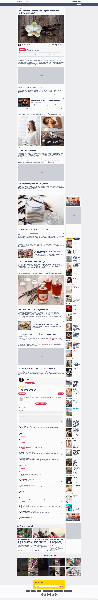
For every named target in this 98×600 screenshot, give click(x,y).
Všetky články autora (29, 383)
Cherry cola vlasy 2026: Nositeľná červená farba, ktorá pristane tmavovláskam (76, 279)
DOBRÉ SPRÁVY (76, 380)
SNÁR (56, 4)
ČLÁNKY (74, 360)
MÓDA (58, 4)
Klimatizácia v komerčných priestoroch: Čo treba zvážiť (76, 453)
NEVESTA (74, 286)
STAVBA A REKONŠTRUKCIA (76, 441)
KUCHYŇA (75, 477)
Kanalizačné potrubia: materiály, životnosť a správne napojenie (75, 463)
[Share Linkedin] (32, 390)
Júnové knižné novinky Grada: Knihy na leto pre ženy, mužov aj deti (76, 508)
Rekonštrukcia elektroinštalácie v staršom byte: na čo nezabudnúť (76, 445)
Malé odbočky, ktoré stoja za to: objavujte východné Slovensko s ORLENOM (76, 384)
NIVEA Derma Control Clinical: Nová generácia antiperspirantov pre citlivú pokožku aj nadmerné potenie (76, 393)
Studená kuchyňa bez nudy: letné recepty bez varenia (76, 488)
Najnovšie (76, 238)
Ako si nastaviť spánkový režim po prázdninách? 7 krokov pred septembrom (76, 335)
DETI (74, 400)
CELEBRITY (30, 4)
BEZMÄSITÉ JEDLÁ (76, 485)
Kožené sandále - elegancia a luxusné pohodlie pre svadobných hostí (76, 299)
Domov (19, 8)
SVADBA (66, 4)
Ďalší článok (61, 393)
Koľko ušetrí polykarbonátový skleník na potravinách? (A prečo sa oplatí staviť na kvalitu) (76, 412)
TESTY (48, 4)
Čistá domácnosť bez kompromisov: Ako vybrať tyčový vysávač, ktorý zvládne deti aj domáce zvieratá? (76, 499)
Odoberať (61, 586)
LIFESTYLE (34, 4)
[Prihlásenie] (78, 4)
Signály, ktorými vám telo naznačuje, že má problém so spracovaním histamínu (76, 317)
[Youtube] (75, 1)
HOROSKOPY (52, 4)
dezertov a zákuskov (34, 233)
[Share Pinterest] (30, 390)
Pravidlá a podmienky (47, 591)
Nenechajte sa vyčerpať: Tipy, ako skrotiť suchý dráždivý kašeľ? (76, 364)
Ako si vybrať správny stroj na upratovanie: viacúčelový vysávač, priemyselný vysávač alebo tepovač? (76, 433)
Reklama (39, 591)
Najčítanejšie (69, 238)
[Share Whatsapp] (25, 390)
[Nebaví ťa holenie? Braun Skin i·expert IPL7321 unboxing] (57, 571)
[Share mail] (35, 390)
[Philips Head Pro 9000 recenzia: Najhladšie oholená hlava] (73, 562)
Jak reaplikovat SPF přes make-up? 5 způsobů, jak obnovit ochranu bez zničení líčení (76, 354)
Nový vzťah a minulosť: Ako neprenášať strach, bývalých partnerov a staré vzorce (76, 328)
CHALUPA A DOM (76, 459)
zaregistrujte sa (44, 400)
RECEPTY (41, 4)
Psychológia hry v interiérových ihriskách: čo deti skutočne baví (76, 404)
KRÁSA (27, 4)
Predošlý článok (22, 393)
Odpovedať (23, 436)
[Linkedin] (80, 1)
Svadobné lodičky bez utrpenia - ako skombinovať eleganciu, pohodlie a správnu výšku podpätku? (76, 290)
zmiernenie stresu (51, 338)
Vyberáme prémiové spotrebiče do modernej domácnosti (75, 481)
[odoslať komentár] (61, 422)
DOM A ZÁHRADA (76, 408)
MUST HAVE (75, 295)
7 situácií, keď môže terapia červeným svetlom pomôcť (76, 309)
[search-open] (80, 4)
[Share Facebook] (22, 390)
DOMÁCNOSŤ (75, 419)
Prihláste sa (26, 397)
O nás (28, 591)
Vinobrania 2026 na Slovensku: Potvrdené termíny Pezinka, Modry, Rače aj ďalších (76, 272)
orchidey (24, 91)
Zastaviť (20, 54)
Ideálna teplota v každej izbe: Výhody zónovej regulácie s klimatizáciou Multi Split (76, 471)
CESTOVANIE (62, 4)
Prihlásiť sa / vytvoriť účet (41, 403)
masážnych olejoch (46, 344)
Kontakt (33, 591)
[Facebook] (73, 1)
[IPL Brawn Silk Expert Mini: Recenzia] (73, 571)
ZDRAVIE (45, 4)
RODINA (74, 332)
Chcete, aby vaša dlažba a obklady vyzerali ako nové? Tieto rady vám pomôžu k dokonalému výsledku (76, 423)
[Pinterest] (78, 1)
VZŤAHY (38, 4)
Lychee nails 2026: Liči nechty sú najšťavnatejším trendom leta (76, 265)
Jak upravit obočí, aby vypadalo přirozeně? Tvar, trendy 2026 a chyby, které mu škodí (76, 346)
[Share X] (27, 390)
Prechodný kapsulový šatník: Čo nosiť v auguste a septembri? (76, 258)
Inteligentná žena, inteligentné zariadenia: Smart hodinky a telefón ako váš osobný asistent (76, 373)
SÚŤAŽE (69, 4)
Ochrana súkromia (58, 591)
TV (71, 4)
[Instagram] (76, 1)
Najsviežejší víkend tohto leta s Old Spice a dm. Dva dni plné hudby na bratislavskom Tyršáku (76, 244)
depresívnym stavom (58, 160)
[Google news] (53, 594)
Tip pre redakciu (68, 591)
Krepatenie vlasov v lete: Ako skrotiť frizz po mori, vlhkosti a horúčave (76, 251)
